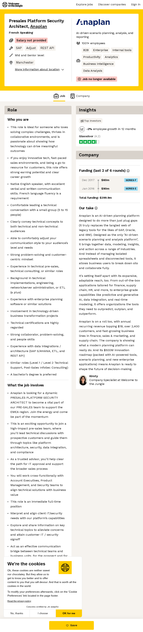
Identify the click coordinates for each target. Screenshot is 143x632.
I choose (43, 613)
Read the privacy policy (19, 601)
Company (83, 96)
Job (62, 96)
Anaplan (38, 26)
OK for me (69, 613)
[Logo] (12, 4)
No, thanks (16, 613)
